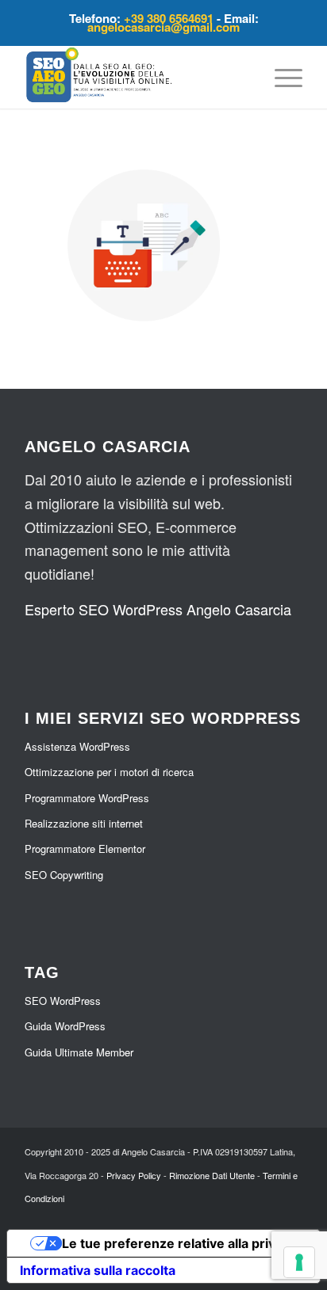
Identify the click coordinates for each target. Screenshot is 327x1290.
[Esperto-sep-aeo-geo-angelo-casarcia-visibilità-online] (136, 76)
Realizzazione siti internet (84, 823)
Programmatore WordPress (87, 797)
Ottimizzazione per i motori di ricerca (109, 771)
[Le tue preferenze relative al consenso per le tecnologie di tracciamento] (299, 1262)
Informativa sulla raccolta (97, 1270)
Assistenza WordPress (77, 746)
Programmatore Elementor (85, 848)
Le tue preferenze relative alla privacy (179, 1243)
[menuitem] (280, 76)
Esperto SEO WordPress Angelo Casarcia (158, 609)
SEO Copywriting (64, 874)
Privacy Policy (133, 1175)
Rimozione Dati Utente (212, 1175)
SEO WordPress (63, 1000)
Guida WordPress (65, 1025)
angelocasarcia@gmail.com (163, 27)
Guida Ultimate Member (79, 1052)
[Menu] (280, 76)
